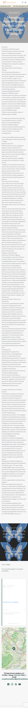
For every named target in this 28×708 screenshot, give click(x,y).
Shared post (12, 623)
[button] (25, 2)
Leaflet (12, 669)
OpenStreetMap (18, 669)
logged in (14, 569)
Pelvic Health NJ (14, 13)
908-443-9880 (19, 675)
